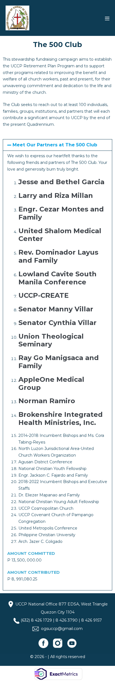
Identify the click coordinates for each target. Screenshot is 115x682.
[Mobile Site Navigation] (107, 18)
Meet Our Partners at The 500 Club (55, 144)
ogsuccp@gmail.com (62, 628)
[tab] (57, 145)
